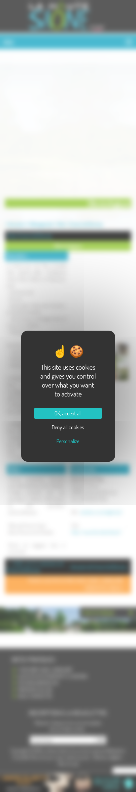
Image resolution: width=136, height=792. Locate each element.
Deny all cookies (68, 427)
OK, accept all (68, 413)
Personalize (67, 441)
